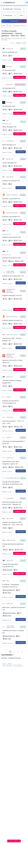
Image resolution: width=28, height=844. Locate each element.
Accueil (4, 663)
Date (24, 43)
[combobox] (14, 9)
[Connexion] (26, 2)
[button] (24, 9)
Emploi (9, 663)
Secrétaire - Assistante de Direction (11, 658)
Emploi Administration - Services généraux (12, 665)
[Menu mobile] (1, 2)
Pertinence (18, 43)
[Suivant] (21, 652)
